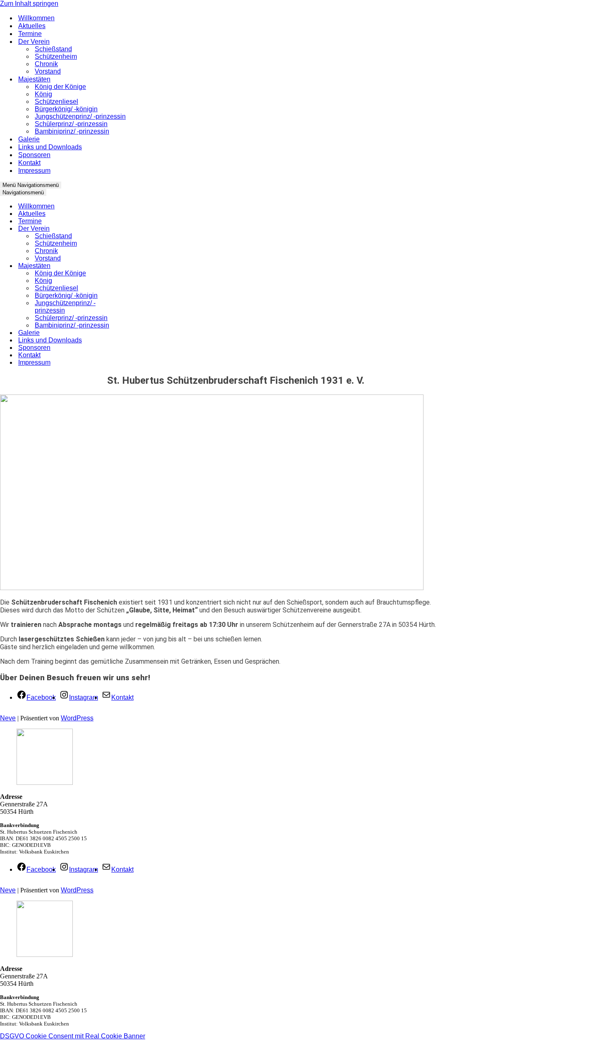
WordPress (77, 718)
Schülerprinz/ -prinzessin (71, 123)
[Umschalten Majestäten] (140, 266)
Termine (30, 33)
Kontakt (29, 162)
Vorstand (48, 71)
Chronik (46, 63)
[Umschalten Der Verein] (140, 228)
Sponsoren (34, 154)
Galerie (29, 139)
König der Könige (60, 86)
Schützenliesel (56, 101)
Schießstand (53, 49)
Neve (8, 718)
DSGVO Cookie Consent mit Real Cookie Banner (72, 1036)
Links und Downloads (50, 147)
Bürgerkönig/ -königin (66, 108)
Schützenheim (56, 56)
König (43, 94)
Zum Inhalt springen (29, 3)
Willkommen (36, 18)
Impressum (34, 170)
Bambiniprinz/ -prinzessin (72, 131)
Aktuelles (31, 25)
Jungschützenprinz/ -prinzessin (80, 116)
